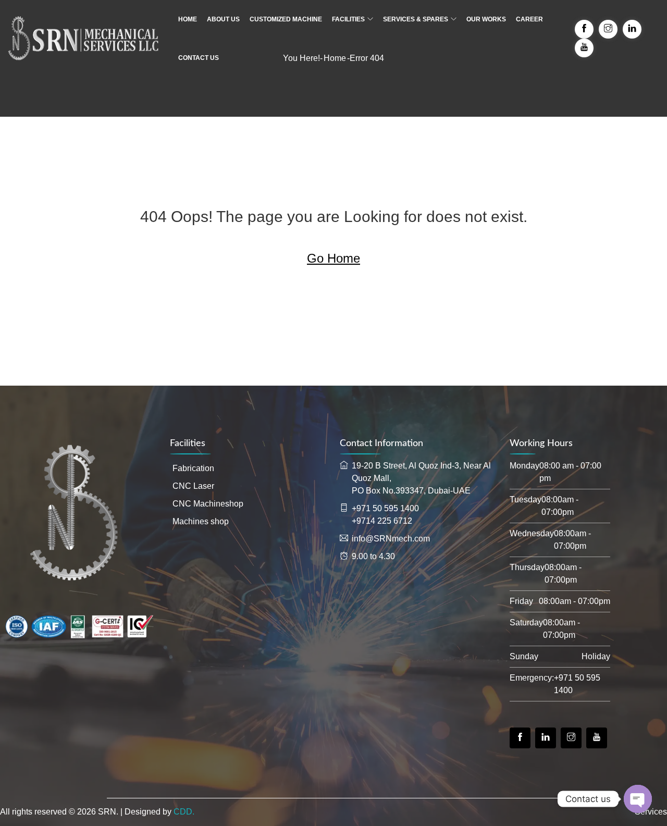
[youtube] (596, 738)
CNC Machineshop (207, 503)
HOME (187, 19)
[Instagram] (571, 738)
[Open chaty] (638, 799)
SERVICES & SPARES (415, 19)
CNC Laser (193, 486)
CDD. (184, 811)
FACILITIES (348, 19)
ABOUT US (223, 19)
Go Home (333, 258)
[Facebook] (520, 738)
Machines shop (200, 521)
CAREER (529, 19)
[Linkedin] (545, 738)
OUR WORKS (486, 19)
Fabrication (193, 468)
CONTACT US (198, 57)
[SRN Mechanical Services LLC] (83, 38)
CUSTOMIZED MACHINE (286, 19)
